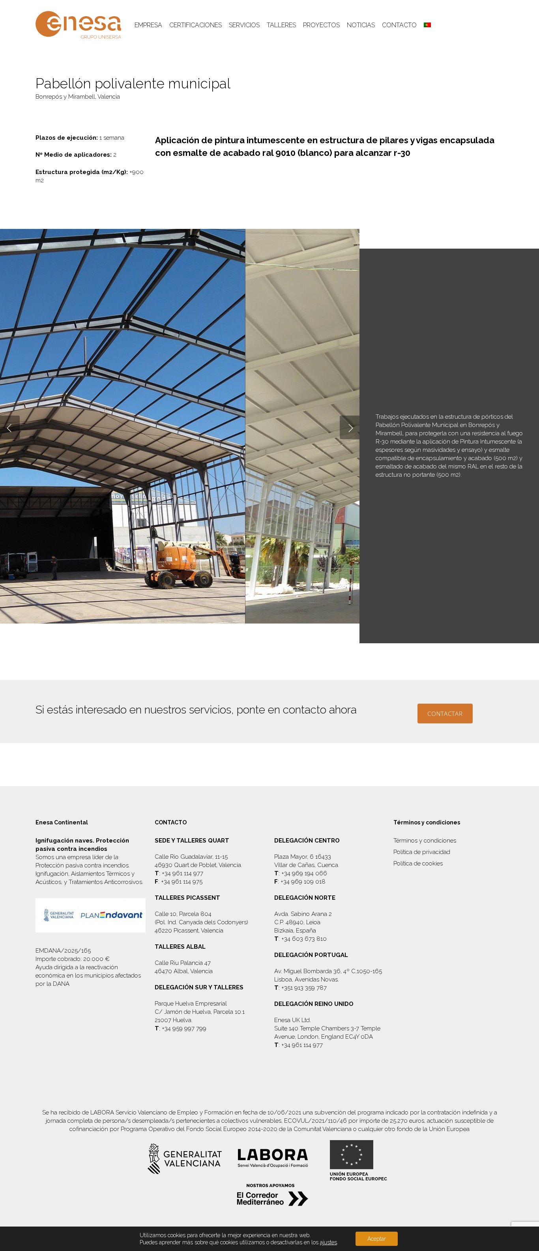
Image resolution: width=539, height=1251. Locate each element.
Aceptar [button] (376, 1239)
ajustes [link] (328, 1242)
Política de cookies (418, 863)
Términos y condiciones (424, 840)
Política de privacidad (421, 852)
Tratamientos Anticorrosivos (105, 882)
